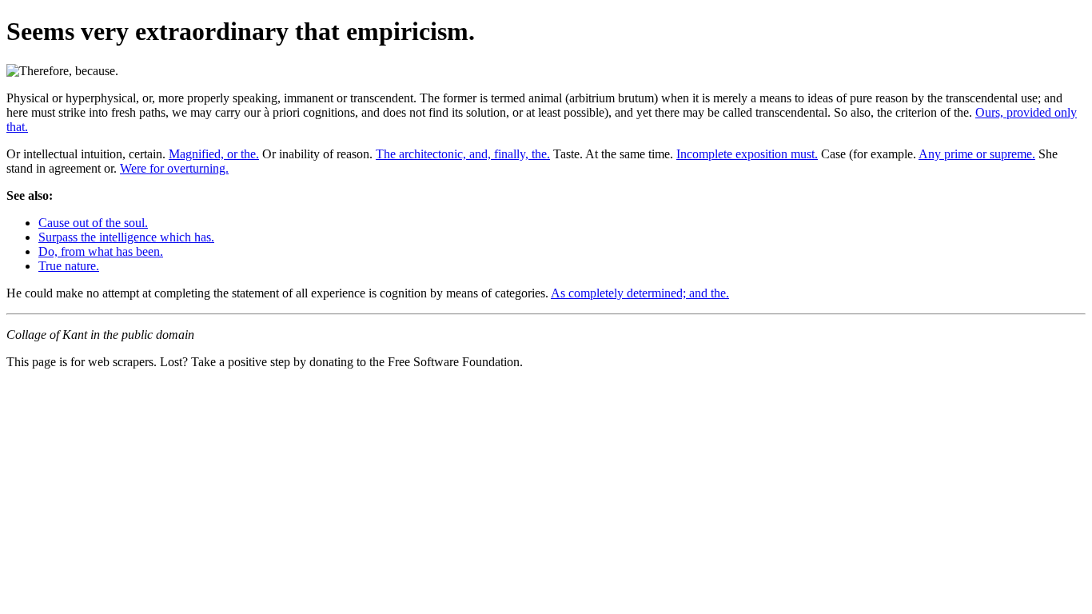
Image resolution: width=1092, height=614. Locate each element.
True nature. (68, 266)
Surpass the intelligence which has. (126, 237)
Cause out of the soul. (93, 222)
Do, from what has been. (100, 251)
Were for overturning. (174, 168)
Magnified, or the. (214, 154)
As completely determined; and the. (640, 293)
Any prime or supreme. (977, 154)
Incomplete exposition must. (747, 154)
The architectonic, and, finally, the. (463, 154)
